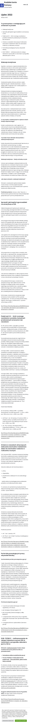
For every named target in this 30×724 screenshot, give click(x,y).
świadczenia (10, 681)
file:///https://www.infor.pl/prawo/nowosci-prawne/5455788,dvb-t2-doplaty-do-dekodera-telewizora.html (14, 700)
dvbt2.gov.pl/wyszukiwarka (8, 688)
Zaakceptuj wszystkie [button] (21, 720)
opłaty (3, 85)
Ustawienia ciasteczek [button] (8, 720)
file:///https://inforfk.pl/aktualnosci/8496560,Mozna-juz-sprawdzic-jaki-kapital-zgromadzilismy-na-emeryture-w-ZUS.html (15, 307)
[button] (2, 5)
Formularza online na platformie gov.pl (14, 655)
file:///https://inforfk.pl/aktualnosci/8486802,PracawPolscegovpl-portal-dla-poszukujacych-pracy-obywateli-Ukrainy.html (14, 629)
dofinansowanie (12, 648)
